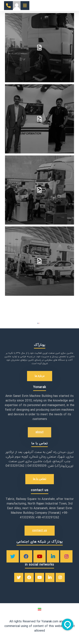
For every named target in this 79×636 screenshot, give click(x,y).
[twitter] (13, 556)
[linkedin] (53, 556)
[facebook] (26, 556)
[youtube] (39, 556)
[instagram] (66, 556)
